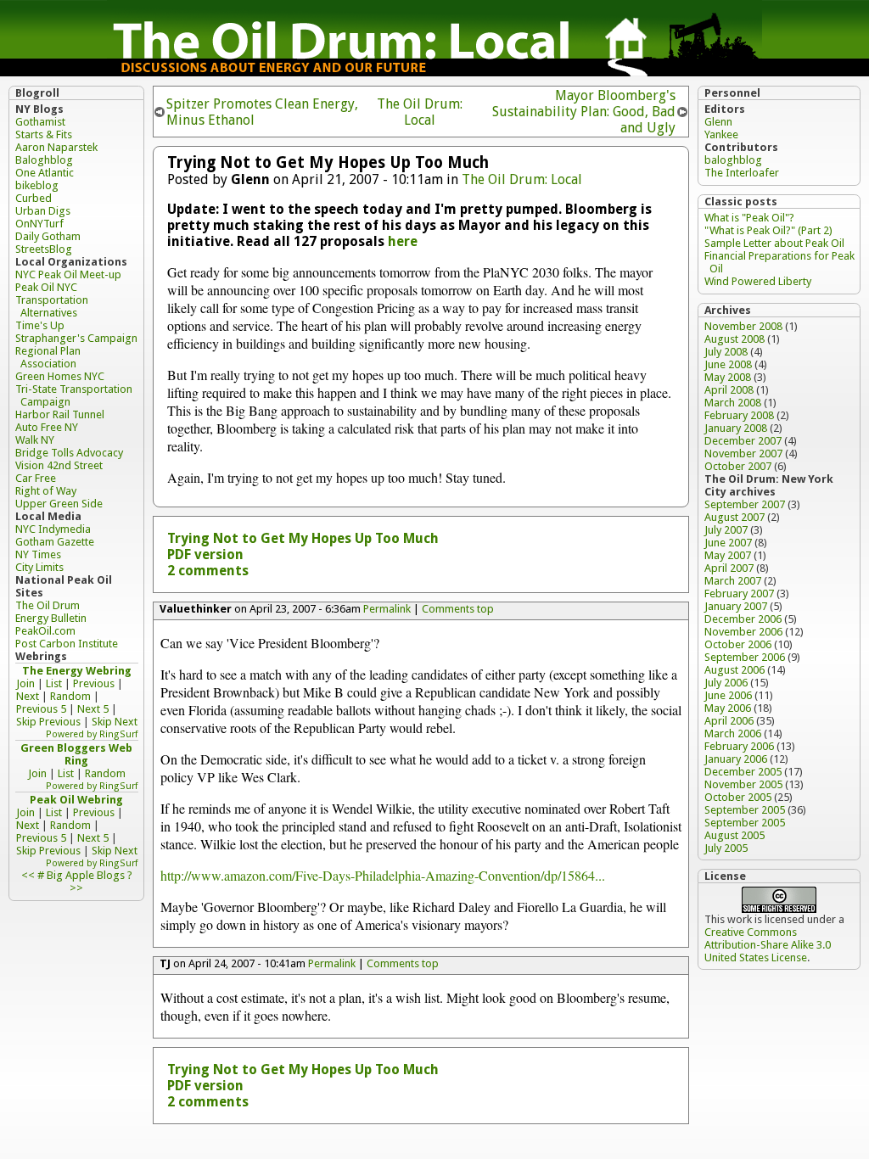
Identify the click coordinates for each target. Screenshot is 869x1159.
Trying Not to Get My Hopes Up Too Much (303, 538)
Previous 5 (41, 709)
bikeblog (37, 185)
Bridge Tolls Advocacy (69, 452)
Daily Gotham (48, 236)
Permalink (387, 608)
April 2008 (729, 390)
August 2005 (734, 835)
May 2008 (727, 377)
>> (76, 888)
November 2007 (743, 453)
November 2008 (743, 326)
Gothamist (40, 121)
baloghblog (733, 160)
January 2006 (735, 759)
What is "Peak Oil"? (749, 217)
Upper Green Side (59, 503)
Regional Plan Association (48, 357)
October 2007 (737, 466)
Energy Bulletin (51, 618)
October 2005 (737, 797)
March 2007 (732, 580)
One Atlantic (44, 172)
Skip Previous (48, 721)
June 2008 (728, 364)
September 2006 (744, 657)
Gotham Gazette (54, 541)
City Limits (39, 567)
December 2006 (743, 619)
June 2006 (728, 695)
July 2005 (726, 848)
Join (25, 683)
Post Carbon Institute (66, 643)
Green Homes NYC (59, 376)
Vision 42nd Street (59, 465)
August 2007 (734, 517)
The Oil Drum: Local (420, 112)
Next (27, 696)
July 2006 (726, 682)
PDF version (205, 554)
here (403, 241)
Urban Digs (42, 210)
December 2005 (743, 771)
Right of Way (45, 490)
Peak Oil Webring (76, 799)
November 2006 (743, 631)
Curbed (33, 198)
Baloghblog (44, 160)
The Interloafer (741, 172)
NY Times (38, 554)
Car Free (35, 478)
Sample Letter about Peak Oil (774, 243)
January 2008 (735, 428)
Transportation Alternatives (51, 306)
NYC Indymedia (53, 529)
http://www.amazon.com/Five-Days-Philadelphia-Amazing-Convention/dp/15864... (382, 875)
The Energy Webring (77, 670)
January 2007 (735, 606)
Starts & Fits (43, 134)
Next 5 (93, 709)
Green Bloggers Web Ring (76, 754)
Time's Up (39, 325)
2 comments (208, 571)
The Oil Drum (47, 605)
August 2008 (734, 339)
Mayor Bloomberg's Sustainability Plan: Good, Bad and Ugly (584, 111)
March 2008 (732, 402)
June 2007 (728, 542)
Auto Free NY (46, 427)
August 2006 (734, 669)
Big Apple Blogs (86, 875)
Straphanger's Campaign (76, 338)
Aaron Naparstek (56, 147)
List (54, 683)
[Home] (434, 72)
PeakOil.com (45, 630)
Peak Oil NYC (46, 287)
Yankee (721, 134)
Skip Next (114, 721)
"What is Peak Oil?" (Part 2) (768, 230)
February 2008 (739, 415)
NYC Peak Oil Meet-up (68, 274)
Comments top (458, 608)
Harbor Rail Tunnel (59, 414)
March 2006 (732, 733)
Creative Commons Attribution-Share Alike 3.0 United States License (767, 945)
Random (70, 696)
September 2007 (744, 504)
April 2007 (729, 568)
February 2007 (739, 593)
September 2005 (744, 809)
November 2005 (743, 784)
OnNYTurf (39, 223)
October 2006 (737, 644)
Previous (94, 683)
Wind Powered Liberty (757, 281)
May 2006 (727, 708)
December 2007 (743, 440)
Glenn (718, 121)
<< (28, 875)
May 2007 (727, 555)
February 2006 (739, 746)
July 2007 (726, 530)
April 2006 (729, 720)
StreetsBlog (43, 249)
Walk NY (34, 440)
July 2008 (726, 351)
